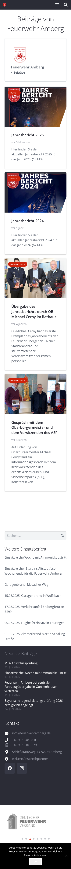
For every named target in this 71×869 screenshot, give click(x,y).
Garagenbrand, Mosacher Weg (26, 584)
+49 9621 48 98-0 (24, 740)
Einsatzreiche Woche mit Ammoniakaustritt (35, 557)
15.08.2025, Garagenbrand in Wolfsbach (33, 596)
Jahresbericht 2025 (27, 134)
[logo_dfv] (35, 821)
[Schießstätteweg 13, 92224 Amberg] (8, 752)
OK (35, 861)
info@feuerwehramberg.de (31, 733)
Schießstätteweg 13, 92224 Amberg (37, 752)
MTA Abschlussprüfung (21, 663)
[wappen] (4, 5)
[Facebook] (10, 768)
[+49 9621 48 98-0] (8, 740)
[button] (57, 5)
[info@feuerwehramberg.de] (8, 733)
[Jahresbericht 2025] (35, 107)
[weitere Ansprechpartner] (8, 759)
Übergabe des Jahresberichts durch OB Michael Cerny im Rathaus (33, 311)
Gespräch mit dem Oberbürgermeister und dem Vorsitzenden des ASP (34, 427)
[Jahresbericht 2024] (35, 192)
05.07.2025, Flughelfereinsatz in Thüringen (35, 623)
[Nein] (66, 856)
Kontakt (12, 723)
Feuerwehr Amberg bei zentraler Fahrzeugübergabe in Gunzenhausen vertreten (31, 686)
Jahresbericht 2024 (27, 220)
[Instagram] (22, 768)
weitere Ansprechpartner (30, 759)
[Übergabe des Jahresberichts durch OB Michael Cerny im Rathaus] (35, 278)
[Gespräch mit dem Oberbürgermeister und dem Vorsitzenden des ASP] (35, 394)
